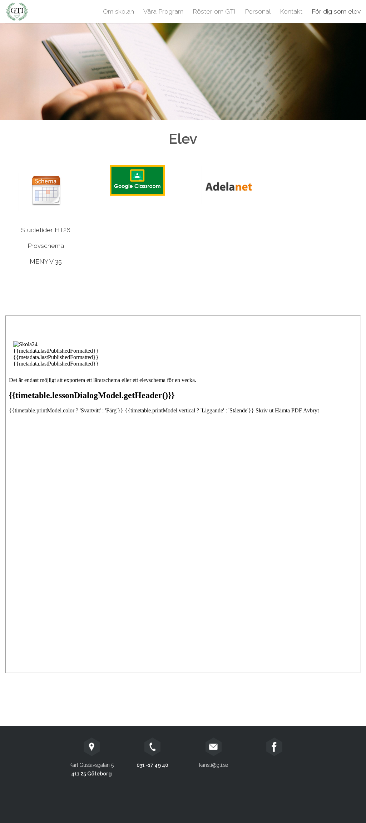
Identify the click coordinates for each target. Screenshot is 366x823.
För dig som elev (336, 11)
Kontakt (291, 11)
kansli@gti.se (213, 765)
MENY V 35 (46, 261)
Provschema (46, 245)
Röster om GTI (214, 11)
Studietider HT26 (45, 230)
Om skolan (118, 11)
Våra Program (163, 11)
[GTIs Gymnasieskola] (41, 11)
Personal (258, 11)
